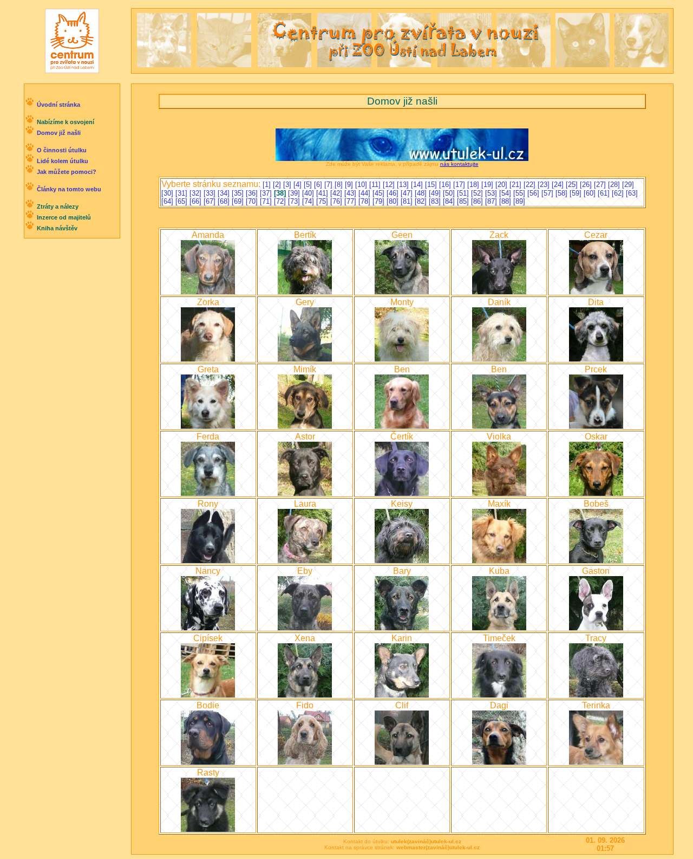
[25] (573, 184)
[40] (309, 193)
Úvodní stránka (58, 104)
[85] (464, 201)
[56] (534, 193)
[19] (488, 184)
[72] (281, 201)
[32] (196, 193)
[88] (506, 201)
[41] (323, 193)
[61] (605, 193)
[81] (408, 201)
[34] (225, 193)
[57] (548, 193)
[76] (337, 201)
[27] (601, 184)
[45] (379, 193)
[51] (464, 193)
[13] (404, 184)
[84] (450, 201)
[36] (253, 193)
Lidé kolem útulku (62, 161)
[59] (577, 193)
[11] (376, 184)
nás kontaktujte (459, 164)
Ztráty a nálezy (58, 206)
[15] (432, 184)
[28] (615, 184)
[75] (323, 201)
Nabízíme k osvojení (65, 122)
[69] (239, 201)
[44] (365, 193)
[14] (418, 184)
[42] (337, 193)
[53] (492, 193)
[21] (516, 184)
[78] (365, 201)
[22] (531, 184)
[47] (408, 193)
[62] (619, 193)
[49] (436, 193)
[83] (436, 201)
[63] (632, 193)
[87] (492, 201)
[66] (196, 201)
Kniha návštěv (57, 228)
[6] (319, 184)
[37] (267, 193)
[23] (545, 184)
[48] (422, 193)
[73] (295, 201)
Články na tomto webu (69, 189)
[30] (168, 193)
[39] (295, 193)
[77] (351, 201)
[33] (211, 193)
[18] (474, 184)
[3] (288, 184)
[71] (267, 201)
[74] (309, 201)
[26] (587, 184)
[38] (281, 193)
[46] (394, 193)
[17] (460, 184)
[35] (239, 193)
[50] (450, 193)
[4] (298, 184)
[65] (182, 201)
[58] (562, 193)
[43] (351, 193)
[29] (628, 184)
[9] (350, 184)
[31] (182, 193)
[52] (478, 193)
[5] (309, 184)
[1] (268, 184)
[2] (278, 184)
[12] (390, 184)
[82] (422, 201)
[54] (506, 193)
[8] (340, 184)
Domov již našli (59, 133)
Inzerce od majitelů (64, 217)
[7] (329, 184)
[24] (559, 184)
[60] (591, 193)
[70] (253, 201)
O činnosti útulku (62, 150)
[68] (225, 201)
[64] (168, 201)
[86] (478, 201)
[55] (520, 193)
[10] (362, 184)
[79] (379, 201)
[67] (211, 201)
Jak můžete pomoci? (66, 172)
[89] (519, 201)
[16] (446, 184)
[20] (502, 184)
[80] (394, 201)
